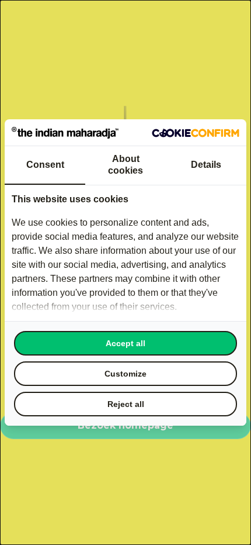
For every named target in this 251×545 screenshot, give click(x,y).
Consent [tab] (45, 165)
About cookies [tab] (125, 164)
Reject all (125, 404)
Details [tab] (206, 165)
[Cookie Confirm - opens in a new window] (195, 133)
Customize (125, 373)
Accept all (125, 343)
